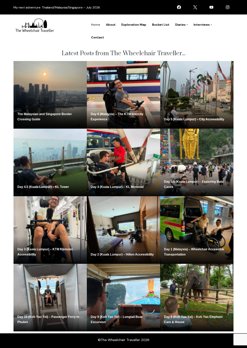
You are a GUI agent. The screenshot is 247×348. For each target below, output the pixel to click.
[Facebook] (179, 7)
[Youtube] (211, 7)
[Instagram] (227, 7)
